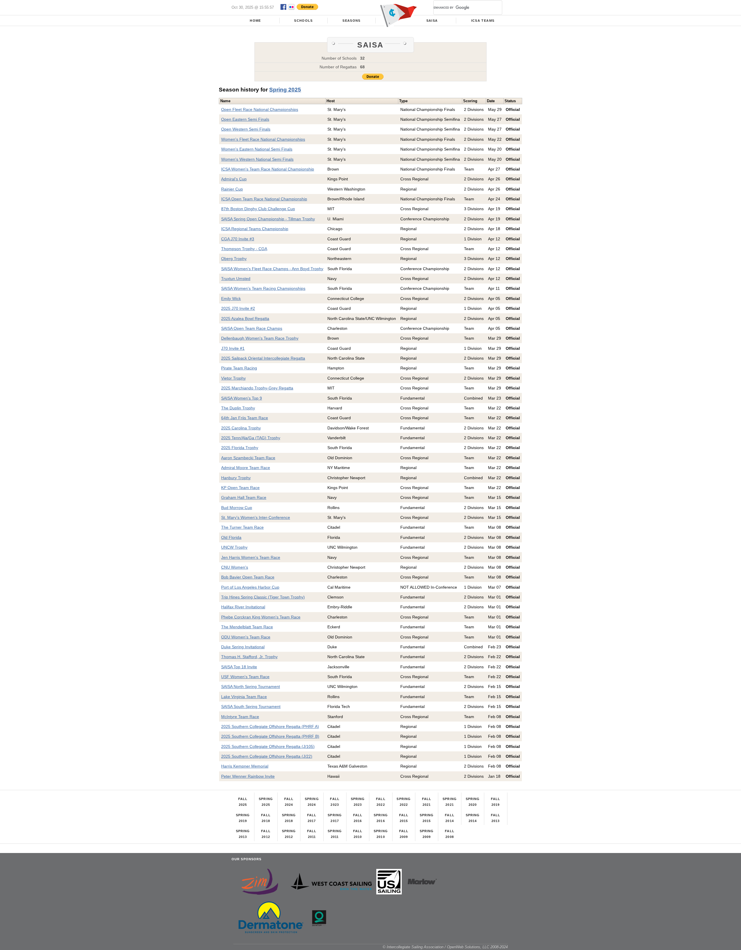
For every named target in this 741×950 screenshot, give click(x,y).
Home (255, 20)
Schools (303, 20)
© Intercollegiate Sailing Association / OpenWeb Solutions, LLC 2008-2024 (445, 947)
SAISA (432, 20)
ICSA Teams (482, 20)
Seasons (351, 20)
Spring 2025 (285, 90)
